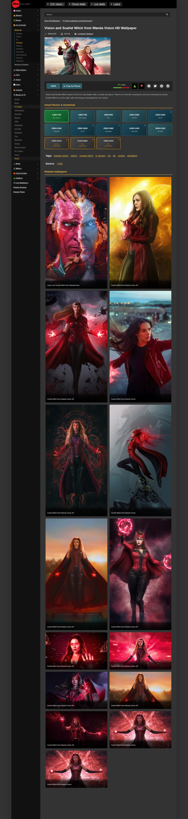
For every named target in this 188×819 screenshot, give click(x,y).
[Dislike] (141, 86)
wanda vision (61, 155)
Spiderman (18, 125)
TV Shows (18, 107)
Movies (17, 99)
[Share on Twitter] (155, 86)
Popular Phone (19, 192)
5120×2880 (83, 141)
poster (121, 155)
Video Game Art (21, 55)
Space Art (19, 58)
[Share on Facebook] (148, 86)
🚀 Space (17, 80)
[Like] (134, 86)
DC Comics (18, 151)
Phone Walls (78, 4)
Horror (16, 155)
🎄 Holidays (18, 178)
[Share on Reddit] (167, 86)
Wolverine (18, 140)
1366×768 (56, 115)
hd (109, 155)
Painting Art (20, 61)
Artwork (18, 36)
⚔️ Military (17, 169)
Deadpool (18, 133)
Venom (17, 144)
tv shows (100, 155)
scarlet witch (86, 155)
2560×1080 (108, 128)
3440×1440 (134, 128)
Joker (16, 122)
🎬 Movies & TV (19, 95)
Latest (116, 4)
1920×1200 (160, 115)
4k (114, 155)
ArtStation (19, 42)
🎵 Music (17, 164)
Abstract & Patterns (21, 64)
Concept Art (20, 51)
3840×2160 (160, 128)
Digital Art (18, 30)
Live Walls (99, 4)
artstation (132, 155)
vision (74, 155)
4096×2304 (57, 141)
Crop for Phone (73, 86)
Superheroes (19, 110)
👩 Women (17, 15)
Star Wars (18, 114)
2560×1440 (57, 128)
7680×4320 (108, 141)
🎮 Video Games (19, 70)
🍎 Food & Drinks (20, 173)
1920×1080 (134, 115)
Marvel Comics (20, 147)
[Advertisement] (143, 57)
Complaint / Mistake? (85, 34)
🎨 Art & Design (19, 25)
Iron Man (17, 129)
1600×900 (108, 115)
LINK (60, 163)
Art (17, 39)
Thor (16, 136)
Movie (16, 103)
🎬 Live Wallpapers (20, 183)
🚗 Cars (16, 75)
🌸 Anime (17, 11)
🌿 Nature (17, 20)
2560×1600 (83, 128)
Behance (19, 45)
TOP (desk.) (56, 4)
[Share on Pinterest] (161, 86)
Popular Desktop (19, 188)
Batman (17, 118)
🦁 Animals (17, 90)
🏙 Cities (16, 85)
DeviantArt (19, 48)
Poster (16, 159)
